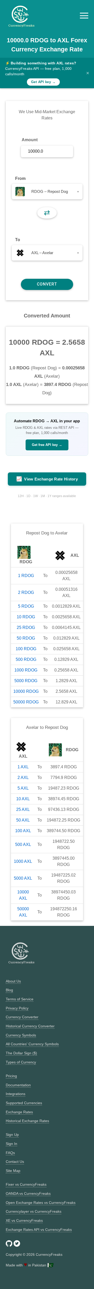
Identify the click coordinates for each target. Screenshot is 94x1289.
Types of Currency (21, 1062)
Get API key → (43, 82)
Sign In (11, 1144)
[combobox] (47, 191)
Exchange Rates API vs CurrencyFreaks (39, 1229)
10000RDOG (26, 691)
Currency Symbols (21, 1035)
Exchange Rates (19, 1112)
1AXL (23, 767)
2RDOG (26, 592)
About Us (13, 981)
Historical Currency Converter (30, 1026)
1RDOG (26, 575)
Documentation (18, 1085)
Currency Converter (22, 1017)
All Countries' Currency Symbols (32, 1044)
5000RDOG (25, 681)
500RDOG (26, 659)
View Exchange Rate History (47, 478)
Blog (9, 990)
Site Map (13, 1171)
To (17, 240)
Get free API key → (47, 445)
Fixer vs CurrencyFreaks (26, 1184)
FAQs (10, 1153)
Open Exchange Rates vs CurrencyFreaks (40, 1202)
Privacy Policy (17, 1008)
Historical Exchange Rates (27, 1121)
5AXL (23, 788)
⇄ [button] (47, 213)
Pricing (11, 1076)
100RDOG (26, 649)
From (20, 178)
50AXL (23, 820)
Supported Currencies (24, 1103)
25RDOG (26, 627)
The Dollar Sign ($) (21, 1053)
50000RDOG (26, 702)
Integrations (15, 1094)
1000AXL (23, 861)
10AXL (23, 799)
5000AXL (23, 878)
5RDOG (26, 606)
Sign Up (12, 1134)
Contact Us (15, 1161)
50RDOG (26, 638)
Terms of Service (19, 999)
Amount (30, 140)
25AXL (23, 809)
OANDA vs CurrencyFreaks (28, 1193)
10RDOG (26, 617)
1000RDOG (25, 670)
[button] (84, 15)
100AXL (23, 831)
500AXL (23, 844)
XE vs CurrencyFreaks (24, 1220)
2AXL (23, 777)
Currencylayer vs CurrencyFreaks (33, 1211)
